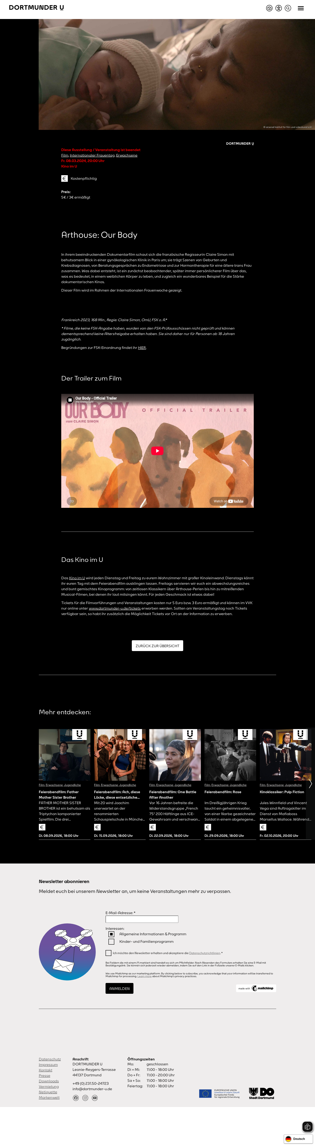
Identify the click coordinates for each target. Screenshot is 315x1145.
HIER (142, 347)
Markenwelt (49, 1097)
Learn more (144, 976)
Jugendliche (72, 785)
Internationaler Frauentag (92, 155)
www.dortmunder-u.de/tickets (115, 608)
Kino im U (77, 578)
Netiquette (48, 1092)
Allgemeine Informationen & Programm (152, 934)
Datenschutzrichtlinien (204, 953)
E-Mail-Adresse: (120, 912)
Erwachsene (126, 155)
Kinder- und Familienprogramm (146, 941)
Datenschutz (50, 1059)
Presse (44, 1075)
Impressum (48, 1064)
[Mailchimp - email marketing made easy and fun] (256, 988)
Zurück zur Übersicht (157, 646)
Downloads (49, 1081)
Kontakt (45, 1070)
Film (64, 155)
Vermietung (49, 1086)
